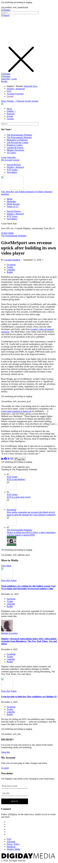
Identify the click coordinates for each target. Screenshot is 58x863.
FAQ (9, 91)
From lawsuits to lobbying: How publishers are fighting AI (29, 696)
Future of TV (13, 206)
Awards (34, 101)
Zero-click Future (9, 580)
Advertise (11, 841)
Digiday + (11, 101)
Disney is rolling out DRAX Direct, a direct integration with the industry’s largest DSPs (31, 533)
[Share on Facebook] (5, 459)
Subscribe (5, 79)
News (3, 101)
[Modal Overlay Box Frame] (14, 793)
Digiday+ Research (15, 167)
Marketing (11, 201)
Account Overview (15, 94)
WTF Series (12, 169)
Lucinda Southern (12, 260)
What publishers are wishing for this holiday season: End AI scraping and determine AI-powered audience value (28, 587)
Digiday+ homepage (16, 88)
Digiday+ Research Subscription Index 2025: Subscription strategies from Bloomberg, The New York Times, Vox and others (29, 641)
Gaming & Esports (15, 147)
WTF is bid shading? (16, 479)
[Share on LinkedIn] (2, 459)
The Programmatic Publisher (19, 135)
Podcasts (20, 101)
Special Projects (14, 164)
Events (28, 101)
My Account (6, 160)
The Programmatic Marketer (19, 137)
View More (6, 565)
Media (9, 199)
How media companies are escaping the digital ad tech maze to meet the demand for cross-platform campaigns (31, 513)
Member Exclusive (9, 633)
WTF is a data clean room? (19, 497)
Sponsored (11, 509)
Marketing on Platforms (17, 140)
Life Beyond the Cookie (17, 142)
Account (5, 768)
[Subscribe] (6, 76)
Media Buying (13, 204)
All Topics (11, 152)
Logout (10, 96)
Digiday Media (13, 849)
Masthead (11, 846)
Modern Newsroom (15, 150)
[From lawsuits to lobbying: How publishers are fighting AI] (7, 688)
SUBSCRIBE (7, 233)
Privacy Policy (13, 844)
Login (14, 79)
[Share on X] (8, 459)
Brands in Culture (15, 145)
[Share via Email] (11, 459)
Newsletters (12, 172)
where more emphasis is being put (16, 411)
